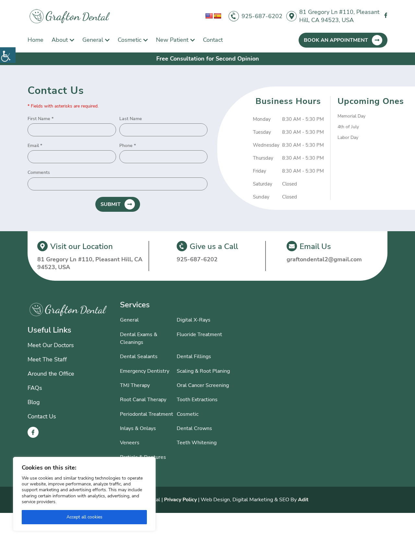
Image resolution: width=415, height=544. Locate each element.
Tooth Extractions (197, 399)
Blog (34, 402)
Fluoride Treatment (199, 334)
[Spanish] (217, 16)
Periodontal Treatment (146, 414)
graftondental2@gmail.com (324, 259)
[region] (84, 494)
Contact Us (42, 416)
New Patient (172, 40)
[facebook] (385, 15)
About (60, 40)
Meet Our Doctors (51, 345)
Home (35, 40)
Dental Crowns (194, 428)
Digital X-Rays (193, 319)
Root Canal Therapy (143, 399)
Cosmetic (129, 40)
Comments (39, 173)
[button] (8, 55)
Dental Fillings (194, 356)
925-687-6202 (262, 16)
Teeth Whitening (197, 442)
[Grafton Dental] (70, 16)
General (92, 40)
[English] (209, 16)
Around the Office (51, 374)
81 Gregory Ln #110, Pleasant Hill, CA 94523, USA (339, 16)
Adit (303, 499)
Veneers (129, 442)
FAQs (35, 388)
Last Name (130, 119)
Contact (213, 40)
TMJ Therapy (135, 385)
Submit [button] (111, 204)
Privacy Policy (180, 499)
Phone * (127, 146)
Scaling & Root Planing (203, 371)
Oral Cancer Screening (203, 385)
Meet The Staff (47, 359)
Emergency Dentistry (144, 371)
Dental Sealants (139, 356)
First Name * (40, 119)
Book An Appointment (336, 40)
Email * (35, 146)
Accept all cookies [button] (84, 517)
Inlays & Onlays (138, 428)
